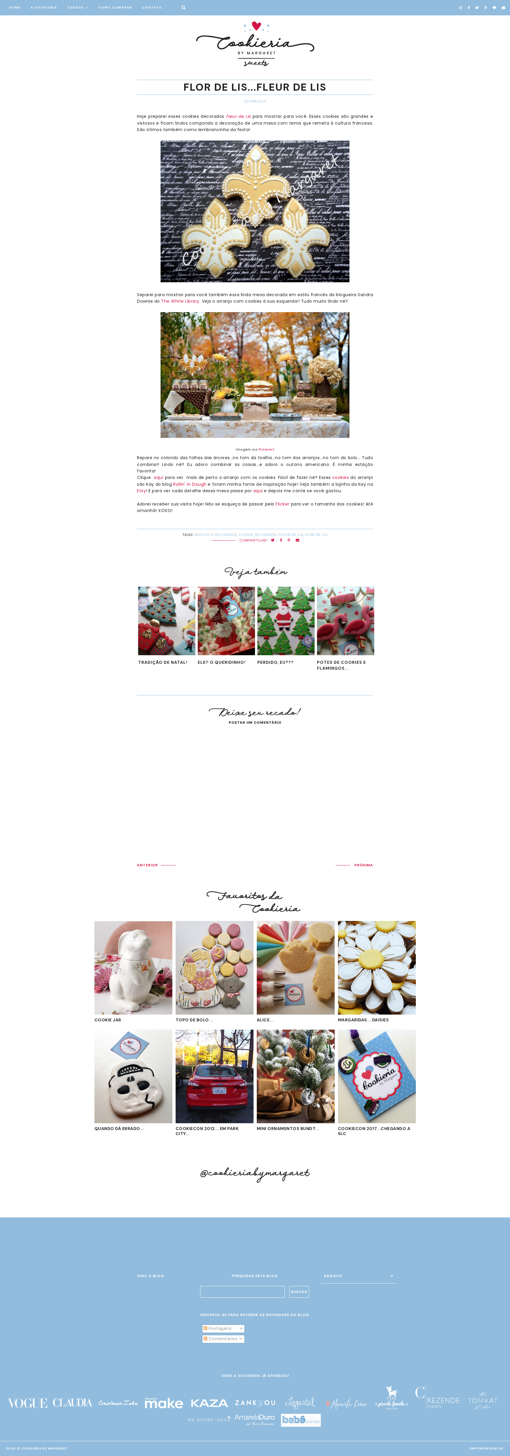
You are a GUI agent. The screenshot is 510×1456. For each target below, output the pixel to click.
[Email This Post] (298, 540)
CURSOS (75, 7)
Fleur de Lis (238, 116)
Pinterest (266, 449)
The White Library (180, 301)
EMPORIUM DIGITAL (487, 1448)
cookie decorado (257, 534)
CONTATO (152, 7)
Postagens (219, 1328)
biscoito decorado (215, 534)
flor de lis (316, 534)
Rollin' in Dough (190, 484)
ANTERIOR (147, 865)
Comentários (222, 1339)
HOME (15, 7)
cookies (340, 477)
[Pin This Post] (288, 540)
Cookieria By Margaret (45, 1448)
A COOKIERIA (44, 7)
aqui (158, 477)
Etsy (141, 491)
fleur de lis (290, 534)
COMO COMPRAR (115, 7)
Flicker (283, 504)
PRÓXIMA (363, 865)
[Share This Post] (281, 540)
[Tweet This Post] (273, 540)
